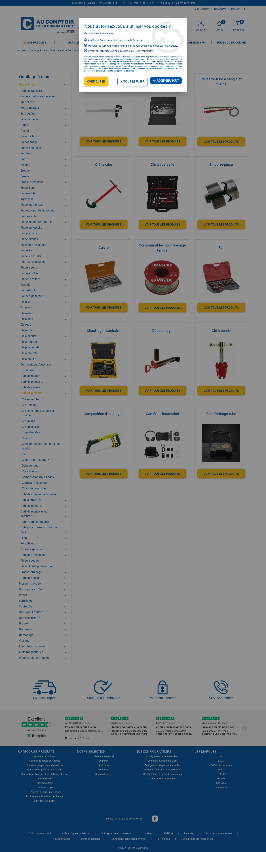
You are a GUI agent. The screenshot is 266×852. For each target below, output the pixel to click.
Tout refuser (134, 81)
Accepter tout (167, 81)
